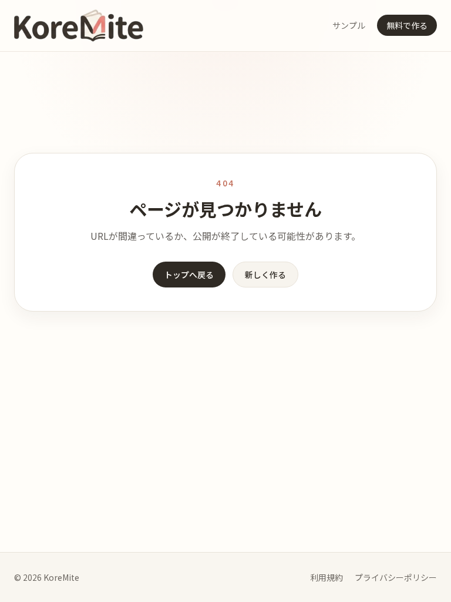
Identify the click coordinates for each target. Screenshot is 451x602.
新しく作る (265, 274)
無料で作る (407, 25)
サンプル (348, 25)
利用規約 (326, 577)
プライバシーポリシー (396, 577)
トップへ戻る (189, 274)
